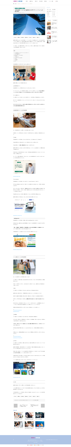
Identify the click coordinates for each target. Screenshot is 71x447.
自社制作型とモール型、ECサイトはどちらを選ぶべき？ (22, 52)
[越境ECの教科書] (18, 1)
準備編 (54, 9)
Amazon (16, 60)
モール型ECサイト (18, 54)
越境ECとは (31, 1)
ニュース (55, 16)
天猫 (15, 58)
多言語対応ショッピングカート (51, 11)
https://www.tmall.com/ (16, 311)
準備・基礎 (40, 1)
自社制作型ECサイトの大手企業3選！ (18, 55)
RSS (13, 439)
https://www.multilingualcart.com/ (17, 249)
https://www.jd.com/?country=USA (17, 337)
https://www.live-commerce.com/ (17, 215)
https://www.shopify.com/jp (16, 176)
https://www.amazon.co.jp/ (16, 377)
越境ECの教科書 (51, 439)
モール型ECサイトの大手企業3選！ (18, 57)
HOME (27, 1)
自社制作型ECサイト (18, 53)
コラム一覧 (49, 9)
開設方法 (45, 1)
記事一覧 (36, 1)
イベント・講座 (51, 1)
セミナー (49, 16)
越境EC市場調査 (35, 442)
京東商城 (16, 59)
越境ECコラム (20, 8)
